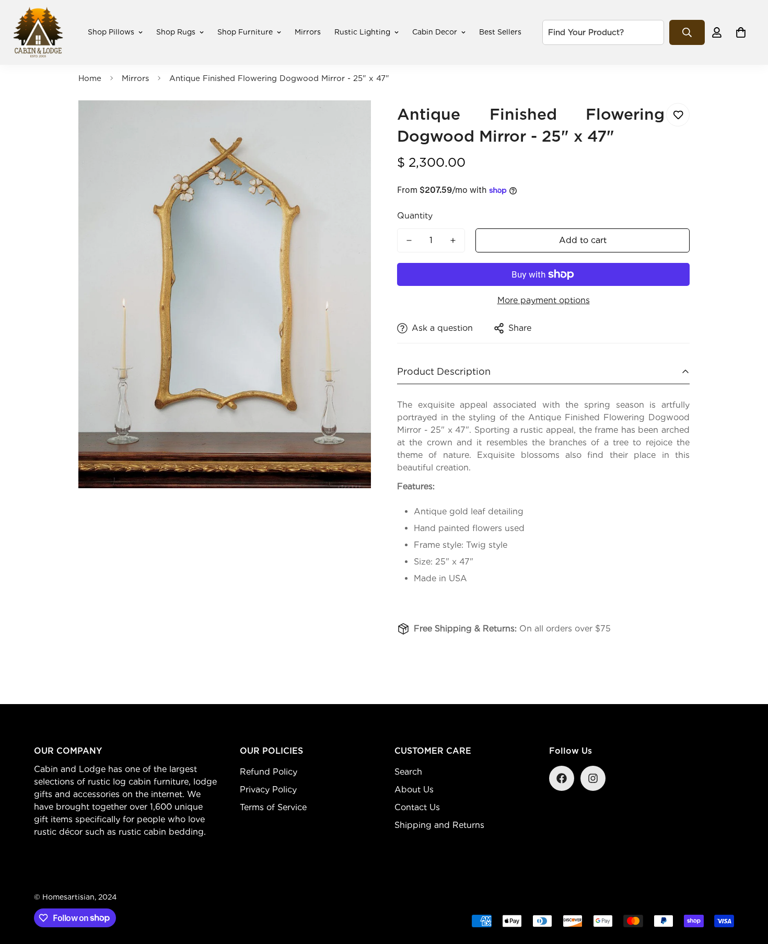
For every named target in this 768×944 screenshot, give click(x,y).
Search (408, 772)
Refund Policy (268, 772)
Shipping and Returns (439, 825)
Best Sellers (500, 32)
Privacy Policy (268, 790)
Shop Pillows (111, 32)
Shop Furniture (245, 32)
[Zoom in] (348, 122)
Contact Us (417, 807)
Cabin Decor (434, 32)
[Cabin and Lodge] (38, 32)
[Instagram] (593, 778)
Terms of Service (273, 807)
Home (89, 78)
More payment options (543, 300)
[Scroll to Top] (748, 887)
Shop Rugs (175, 32)
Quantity (415, 216)
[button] (741, 32)
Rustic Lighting (362, 32)
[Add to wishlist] (678, 114)
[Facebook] (561, 778)
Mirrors (308, 32)
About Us (414, 790)
